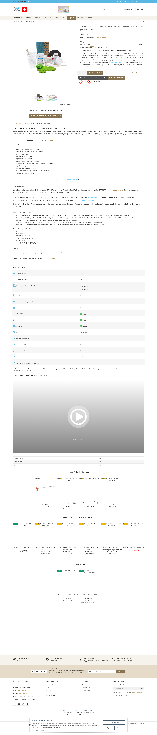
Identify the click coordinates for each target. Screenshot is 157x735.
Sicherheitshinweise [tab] (28, 123)
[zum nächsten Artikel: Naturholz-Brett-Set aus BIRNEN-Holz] (141, 21)
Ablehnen (120, 728)
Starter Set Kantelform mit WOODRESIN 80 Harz (89, 595)
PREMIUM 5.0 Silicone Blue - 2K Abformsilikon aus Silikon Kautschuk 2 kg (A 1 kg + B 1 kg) (111, 549)
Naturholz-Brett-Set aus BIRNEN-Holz (133, 547)
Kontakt (127, 2)
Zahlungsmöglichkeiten (86, 687)
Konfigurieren (109, 728)
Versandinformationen (86, 690)
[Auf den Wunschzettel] (137, 73)
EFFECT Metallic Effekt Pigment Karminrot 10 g (67, 548)
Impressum (35, 730)
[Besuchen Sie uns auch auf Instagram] (41, 671)
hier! (51, 140)
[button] (132, 1)
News (121, 2)
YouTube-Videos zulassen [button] (79, 439)
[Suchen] (117, 9)
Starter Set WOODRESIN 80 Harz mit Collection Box (67, 595)
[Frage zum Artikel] (142, 73)
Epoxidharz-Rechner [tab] (44, 123)
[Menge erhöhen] (85, 73)
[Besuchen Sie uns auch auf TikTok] (45, 671)
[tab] (116, 77)
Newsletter (83, 693)
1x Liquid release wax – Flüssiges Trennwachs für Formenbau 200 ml (89, 503)
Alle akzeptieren (114, 722)
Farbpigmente (118, 190)
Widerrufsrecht (50, 695)
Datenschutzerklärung (78, 670)
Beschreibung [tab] (17, 123)
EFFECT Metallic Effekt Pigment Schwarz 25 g (89, 548)
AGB (47, 687)
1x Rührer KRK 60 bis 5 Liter (45, 502)
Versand (92, 46)
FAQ (117, 2)
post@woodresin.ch (31, 2)
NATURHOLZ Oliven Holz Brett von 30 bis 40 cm (45, 548)
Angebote (88, 34)
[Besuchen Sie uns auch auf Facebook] (33, 671)
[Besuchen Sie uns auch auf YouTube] (37, 671)
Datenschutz (43, 730)
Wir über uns (83, 685)
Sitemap (48, 690)
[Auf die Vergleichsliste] (132, 73)
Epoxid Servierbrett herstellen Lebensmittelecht (45, 116)
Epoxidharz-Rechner (117, 78)
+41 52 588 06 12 (21, 690)
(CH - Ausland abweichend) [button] (99, 37)
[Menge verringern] (79, 73)
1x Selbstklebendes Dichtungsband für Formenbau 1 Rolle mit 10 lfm (67, 503)
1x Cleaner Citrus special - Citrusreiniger (111, 503)
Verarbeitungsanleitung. (49, 258)
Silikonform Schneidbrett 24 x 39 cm (23, 547)
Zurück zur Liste (18, 21)
